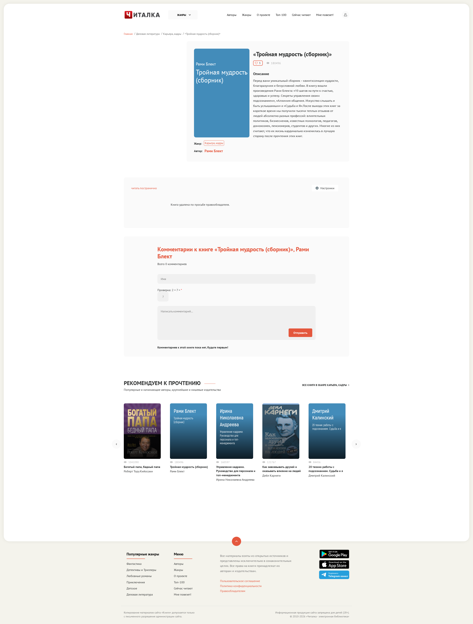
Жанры (246, 15)
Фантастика (134, 564)
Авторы (231, 15)
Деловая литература (148, 34)
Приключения (136, 582)
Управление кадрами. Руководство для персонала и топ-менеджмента (235, 471)
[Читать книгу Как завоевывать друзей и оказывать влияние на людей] (280, 431)
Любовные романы (139, 576)
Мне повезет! (325, 15)
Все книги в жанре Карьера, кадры (324, 385)
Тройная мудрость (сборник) (202, 34)
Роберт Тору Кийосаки (138, 471)
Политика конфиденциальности (241, 586)
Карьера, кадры (172, 34)
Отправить (300, 333)
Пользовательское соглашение (240, 581)
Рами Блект (214, 151)
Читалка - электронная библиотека (327, 616)
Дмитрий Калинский (322, 475)
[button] (345, 14)
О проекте (263, 15)
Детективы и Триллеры (141, 570)
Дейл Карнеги (271, 475)
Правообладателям (232, 591)
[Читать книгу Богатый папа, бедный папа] (142, 431)
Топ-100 (281, 15)
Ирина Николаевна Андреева (235, 479)
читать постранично (144, 188)
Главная (128, 34)
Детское (132, 588)
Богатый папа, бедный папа (142, 467)
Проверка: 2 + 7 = (169, 290)
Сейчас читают (301, 15)
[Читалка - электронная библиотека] (142, 14)
